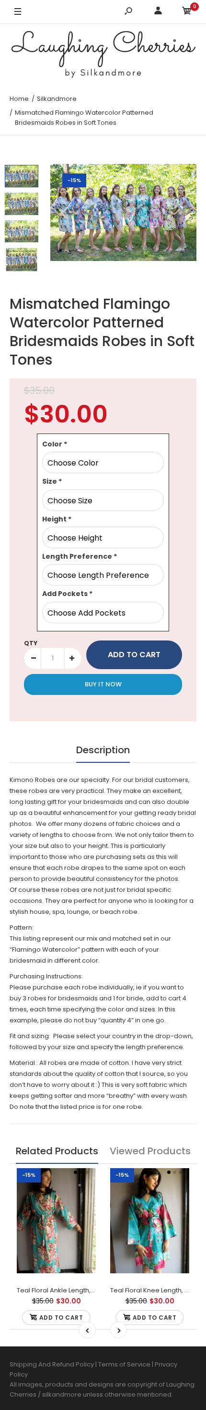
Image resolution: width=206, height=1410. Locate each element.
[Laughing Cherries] (103, 55)
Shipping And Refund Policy (52, 1364)
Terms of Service (125, 1364)
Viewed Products (150, 1151)
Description (103, 750)
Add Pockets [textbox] (67, 593)
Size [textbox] (52, 481)
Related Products (57, 1151)
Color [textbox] (54, 444)
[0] (187, 12)
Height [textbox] (56, 519)
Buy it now (103, 684)
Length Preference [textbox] (79, 556)
